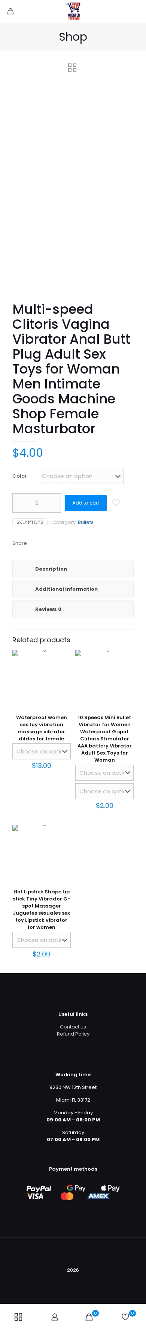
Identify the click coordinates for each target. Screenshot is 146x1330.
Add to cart (85, 502)
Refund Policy (73, 1033)
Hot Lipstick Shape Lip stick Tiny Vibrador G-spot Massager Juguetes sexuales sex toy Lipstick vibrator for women (41, 909)
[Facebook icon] (61, 1280)
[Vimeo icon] (77, 1280)
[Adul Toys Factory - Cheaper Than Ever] (73, 11)
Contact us (73, 1026)
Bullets (86, 522)
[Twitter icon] (69, 1280)
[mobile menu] (136, 11)
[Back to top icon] (73, 1253)
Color (19, 476)
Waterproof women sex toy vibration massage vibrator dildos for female (41, 728)
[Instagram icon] (85, 1280)
